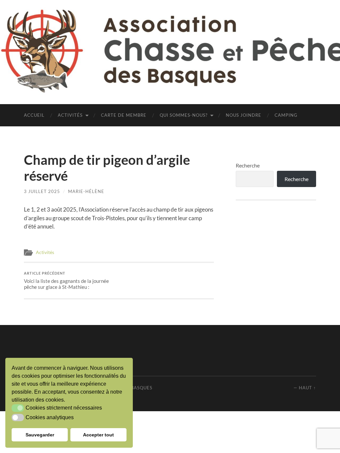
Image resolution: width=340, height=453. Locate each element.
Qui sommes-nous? (184, 115)
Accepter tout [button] (98, 434)
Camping (286, 115)
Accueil (34, 115)
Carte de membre (123, 115)
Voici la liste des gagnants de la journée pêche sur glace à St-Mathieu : (66, 280)
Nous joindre (243, 115)
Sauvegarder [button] (40, 434)
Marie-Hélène (86, 191)
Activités (70, 115)
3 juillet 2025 (42, 191)
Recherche (248, 165)
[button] (18, 408)
